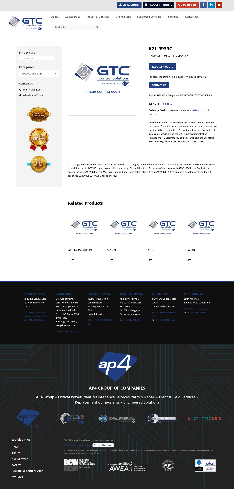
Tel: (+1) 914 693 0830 (34, 312)
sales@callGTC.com (33, 95)
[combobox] (39, 73)
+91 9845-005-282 (69, 331)
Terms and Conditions (103, 445)
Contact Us (159, 85)
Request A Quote (162, 66)
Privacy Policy (70, 445)
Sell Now (167, 104)
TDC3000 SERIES (203, 95)
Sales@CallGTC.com (34, 319)
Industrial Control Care (27, 471)
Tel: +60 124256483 (130, 319)
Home (15, 447)
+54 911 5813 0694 (197, 312)
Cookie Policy (84, 445)
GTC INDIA (17, 477)
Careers (16, 465)
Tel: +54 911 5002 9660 (196, 308)
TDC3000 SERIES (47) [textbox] (39, 73)
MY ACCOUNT (130, 5)
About (16, 453)
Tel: (58, 331)
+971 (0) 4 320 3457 (165, 319)
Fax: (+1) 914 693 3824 (35, 316)
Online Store (20, 459)
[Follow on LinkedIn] (211, 5)
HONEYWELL (186, 95)
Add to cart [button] (72, 260)
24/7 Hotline (188, 5)
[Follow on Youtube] (219, 5)
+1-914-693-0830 (32, 89)
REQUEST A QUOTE (160, 5)
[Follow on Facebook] (203, 5)
